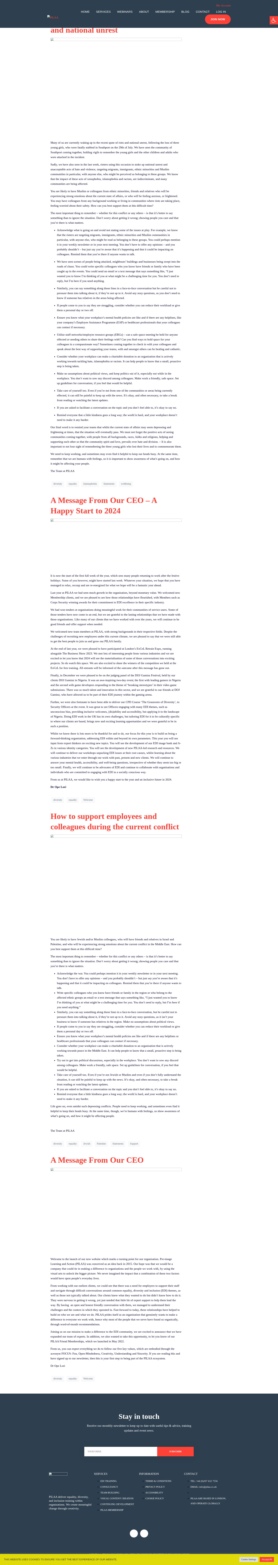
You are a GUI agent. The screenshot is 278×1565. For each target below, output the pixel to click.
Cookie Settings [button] (248, 1559)
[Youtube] (134, 1533)
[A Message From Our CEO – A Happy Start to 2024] (116, 544)
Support (134, 1143)
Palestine (101, 1143)
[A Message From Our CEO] (116, 1210)
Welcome (88, 799)
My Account (223, 5)
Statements (108, 483)
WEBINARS (125, 11)
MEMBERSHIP (165, 11)
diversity (57, 483)
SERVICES (103, 11)
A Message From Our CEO (97, 1159)
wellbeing (126, 483)
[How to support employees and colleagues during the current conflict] (116, 884)
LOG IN (221, 11)
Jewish (86, 1143)
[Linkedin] (144, 1533)
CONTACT (203, 11)
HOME (85, 11)
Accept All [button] (267, 1559)
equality (73, 483)
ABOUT (144, 11)
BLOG (185, 11)
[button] (274, 20)
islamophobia (90, 483)
